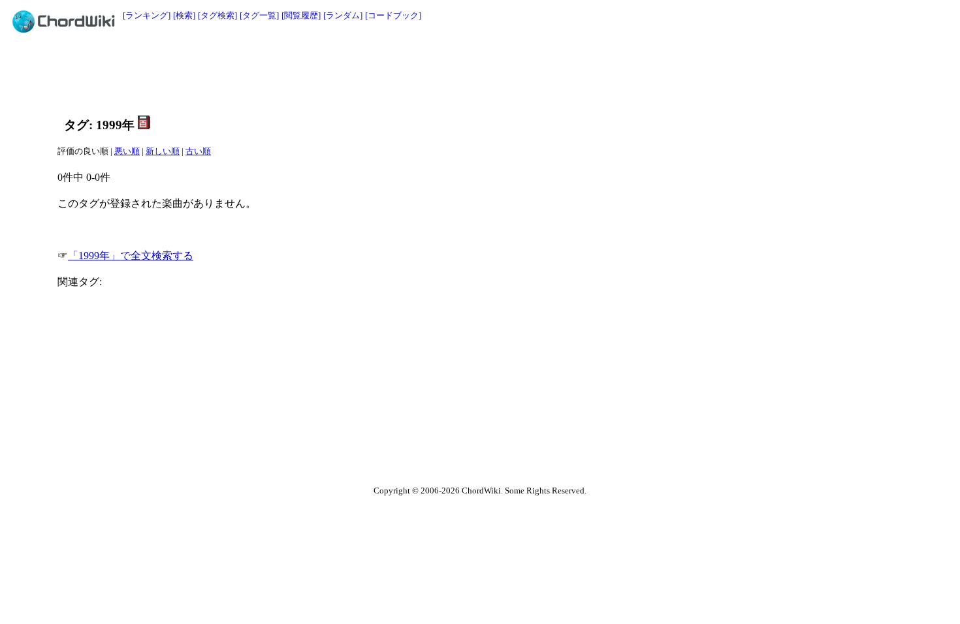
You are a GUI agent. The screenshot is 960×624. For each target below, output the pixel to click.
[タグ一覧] (259, 15)
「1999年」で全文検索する (130, 255)
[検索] (184, 15)
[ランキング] (146, 15)
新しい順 (163, 151)
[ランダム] (342, 15)
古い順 (198, 151)
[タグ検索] (217, 15)
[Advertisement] (450, 73)
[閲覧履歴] (301, 15)
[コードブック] (393, 15)
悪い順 (127, 151)
